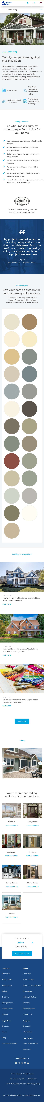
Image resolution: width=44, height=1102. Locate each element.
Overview (6, 1026)
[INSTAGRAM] (22, 1063)
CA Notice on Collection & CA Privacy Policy (23, 1084)
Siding (4, 991)
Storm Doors (7, 1009)
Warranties (27, 1032)
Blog (4, 1038)
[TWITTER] (19, 1063)
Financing (27, 1049)
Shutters (5, 997)
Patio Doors (7, 985)
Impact (5, 1014)
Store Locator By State (32, 985)
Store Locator (28, 979)
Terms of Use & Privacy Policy (22, 1074)
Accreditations (29, 1009)
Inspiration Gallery (9, 1043)
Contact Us (27, 1014)
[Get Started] (28, 3)
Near (17, 947)
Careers (26, 1003)
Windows (6, 974)
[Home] (10, 3)
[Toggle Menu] (41, 3)
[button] (4, 763)
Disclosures (32, 1079)
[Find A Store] (34, 3)
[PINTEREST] (25, 1063)
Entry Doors (7, 979)
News (4, 1032)
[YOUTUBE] (28, 1063)
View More (22, 721)
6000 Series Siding (9, 10)
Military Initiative (29, 997)
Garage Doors (7, 1003)
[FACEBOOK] (16, 1063)
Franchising (27, 991)
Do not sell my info (17, 1079)
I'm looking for (22, 938)
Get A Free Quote (30, 1043)
